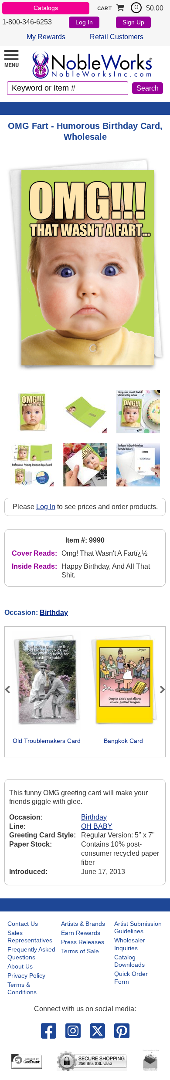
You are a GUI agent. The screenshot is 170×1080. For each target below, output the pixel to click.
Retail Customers (116, 36)
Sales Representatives (29, 936)
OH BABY (96, 826)
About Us (20, 966)
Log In (84, 22)
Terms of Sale (80, 951)
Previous (11, 689)
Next (158, 689)
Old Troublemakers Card (47, 740)
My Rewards (46, 36)
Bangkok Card (123, 740)
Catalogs (46, 7)
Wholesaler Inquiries (129, 944)
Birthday (54, 612)
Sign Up (133, 22)
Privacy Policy (26, 975)
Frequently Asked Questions (31, 953)
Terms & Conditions (22, 988)
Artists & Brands (83, 923)
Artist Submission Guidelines (138, 927)
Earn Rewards (80, 932)
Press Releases (82, 941)
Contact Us (22, 923)
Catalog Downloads (129, 961)
